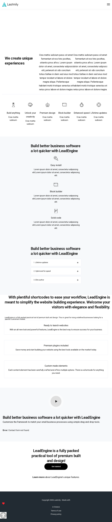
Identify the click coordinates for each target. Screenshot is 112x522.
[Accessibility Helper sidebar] (3, 515)
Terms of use (56, 511)
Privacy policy (56, 514)
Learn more (39, 477)
